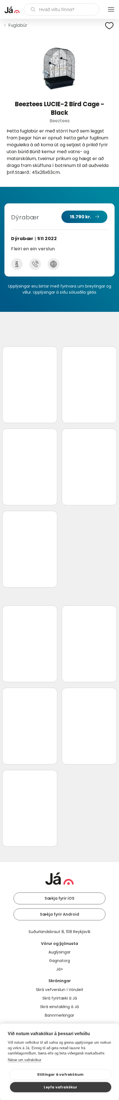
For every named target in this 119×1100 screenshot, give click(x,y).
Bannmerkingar (59, 1015)
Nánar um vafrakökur (24, 1060)
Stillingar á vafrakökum (60, 1074)
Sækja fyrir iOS (59, 898)
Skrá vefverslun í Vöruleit (59, 989)
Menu (111, 9)
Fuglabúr (17, 25)
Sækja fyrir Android (59, 914)
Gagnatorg (59, 960)
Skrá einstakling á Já (59, 1006)
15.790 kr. (80, 217)
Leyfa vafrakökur (60, 1087)
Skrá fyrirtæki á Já (59, 998)
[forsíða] (12, 10)
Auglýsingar (59, 952)
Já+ (59, 969)
